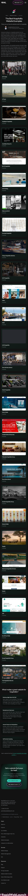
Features (3, 827)
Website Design (4, 850)
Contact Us (3, 883)
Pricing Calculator (5, 870)
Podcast (2, 867)
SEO (2, 857)
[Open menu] (25, 2)
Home (7, 15)
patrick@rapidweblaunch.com (7, 811)
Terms (21, 817)
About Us (3, 824)
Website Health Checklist (6, 873)
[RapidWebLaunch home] (3, 2)
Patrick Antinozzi (5, 817)
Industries (3, 836)
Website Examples (13, 15)
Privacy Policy (16, 817)
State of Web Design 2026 (6, 877)
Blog (2, 864)
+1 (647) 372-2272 (5, 808)
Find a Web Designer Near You (7, 833)
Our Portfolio (4, 830)
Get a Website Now (13, 780)
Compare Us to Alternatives (7, 843)
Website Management (6, 853)
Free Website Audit (13, 784)
